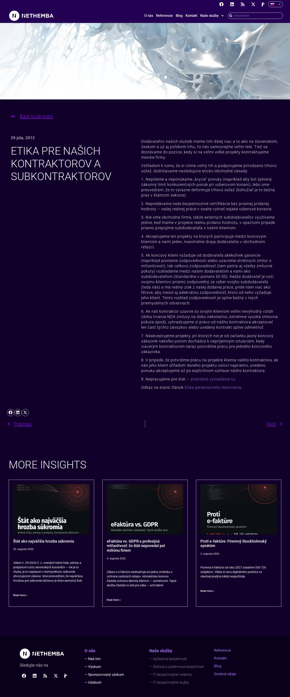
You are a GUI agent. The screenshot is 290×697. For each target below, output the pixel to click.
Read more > (20, 595)
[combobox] (255, 16)
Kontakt (191, 16)
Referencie (164, 16)
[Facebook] (221, 4)
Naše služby (209, 16)
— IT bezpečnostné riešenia (170, 674)
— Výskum (92, 666)
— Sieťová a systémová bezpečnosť (176, 666)
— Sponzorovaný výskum (104, 674)
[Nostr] (264, 4)
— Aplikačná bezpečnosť (168, 659)
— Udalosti (92, 682)
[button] (10, 412)
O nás (148, 16)
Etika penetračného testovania (213, 387)
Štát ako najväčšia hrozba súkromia (43, 541)
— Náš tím (92, 659)
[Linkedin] (232, 4)
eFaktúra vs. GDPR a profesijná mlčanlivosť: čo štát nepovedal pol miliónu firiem (136, 546)
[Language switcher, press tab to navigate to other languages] (275, 4)
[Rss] (242, 4)
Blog (179, 16)
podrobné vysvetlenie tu (213, 379)
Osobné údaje (225, 674)
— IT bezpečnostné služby (169, 682)
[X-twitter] (253, 4)
